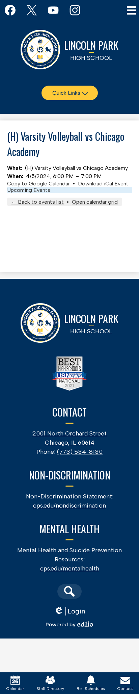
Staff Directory (50, 688)
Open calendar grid (95, 202)
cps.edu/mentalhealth (69, 568)
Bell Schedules (91, 688)
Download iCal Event (103, 183)
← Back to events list (37, 202)
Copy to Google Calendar (38, 183)
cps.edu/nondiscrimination (69, 505)
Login (69, 611)
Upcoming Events (28, 190)
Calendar (15, 688)
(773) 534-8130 (80, 451)
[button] (69, 93)
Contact (125, 688)
